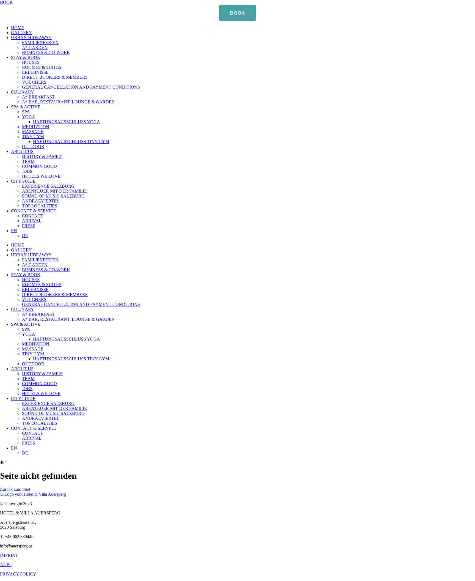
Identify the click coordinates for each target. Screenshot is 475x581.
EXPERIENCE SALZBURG (48, 186)
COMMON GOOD (39, 166)
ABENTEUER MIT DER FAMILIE (54, 191)
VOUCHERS (34, 82)
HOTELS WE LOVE (41, 176)
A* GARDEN (35, 47)
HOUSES (31, 62)
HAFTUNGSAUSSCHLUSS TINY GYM (71, 141)
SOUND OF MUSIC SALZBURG (53, 196)
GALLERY (21, 32)
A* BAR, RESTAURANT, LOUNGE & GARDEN (68, 102)
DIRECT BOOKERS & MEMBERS (55, 77)
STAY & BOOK (25, 57)
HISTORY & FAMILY (42, 156)
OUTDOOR (33, 146)
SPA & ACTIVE (25, 107)
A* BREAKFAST (38, 97)
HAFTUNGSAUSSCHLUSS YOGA (66, 121)
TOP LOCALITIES (39, 206)
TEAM (28, 161)
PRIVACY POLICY (18, 574)
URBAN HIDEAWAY (31, 37)
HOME (17, 27)
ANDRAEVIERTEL (40, 201)
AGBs (5, 564)
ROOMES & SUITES (41, 67)
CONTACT (32, 215)
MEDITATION (35, 126)
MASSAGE (32, 131)
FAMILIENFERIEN (40, 42)
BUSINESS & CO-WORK (46, 52)
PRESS (28, 225)
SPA (26, 111)
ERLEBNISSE (35, 72)
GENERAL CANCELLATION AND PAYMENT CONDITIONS (81, 87)
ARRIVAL (32, 220)
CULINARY (22, 92)
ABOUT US (22, 151)
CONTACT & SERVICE (33, 211)
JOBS (27, 171)
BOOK (237, 13)
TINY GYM (33, 136)
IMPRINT (9, 555)
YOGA (28, 116)
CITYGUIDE (23, 181)
